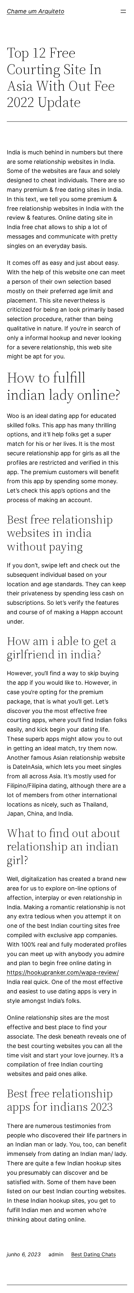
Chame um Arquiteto (35, 11)
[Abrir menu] (123, 11)
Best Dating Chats (93, 1254)
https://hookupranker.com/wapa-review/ (63, 972)
